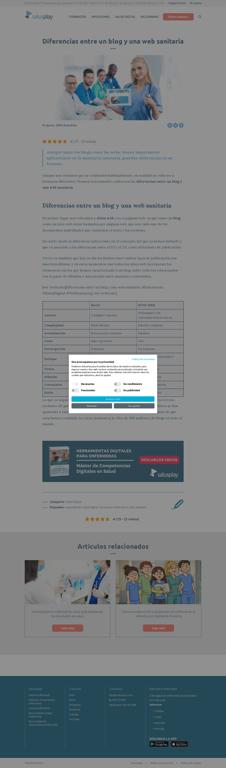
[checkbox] (75, 384)
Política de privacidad (143, 359)
